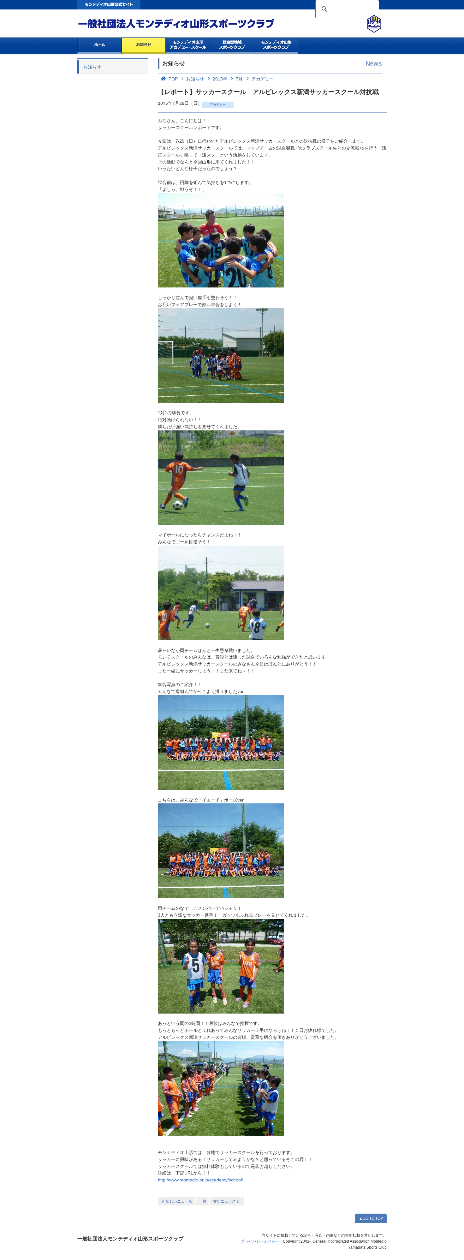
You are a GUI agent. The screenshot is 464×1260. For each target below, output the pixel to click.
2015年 (220, 78)
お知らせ (144, 46)
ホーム (99, 46)
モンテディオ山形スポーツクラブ (187, 24)
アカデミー (263, 78)
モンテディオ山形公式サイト (108, 4)
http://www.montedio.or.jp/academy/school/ (200, 1180)
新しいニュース (179, 1201)
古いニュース (224, 1201)
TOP (173, 78)
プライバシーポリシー (260, 1241)
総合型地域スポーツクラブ (232, 46)
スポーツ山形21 (276, 46)
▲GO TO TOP (371, 1218)
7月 (239, 78)
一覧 (202, 1201)
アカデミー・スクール (188, 46)
